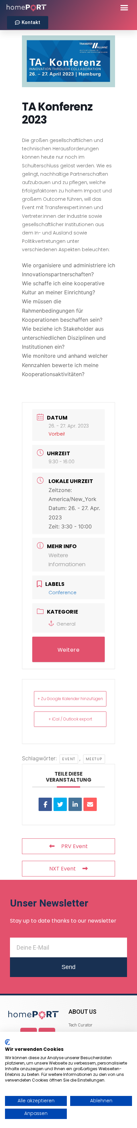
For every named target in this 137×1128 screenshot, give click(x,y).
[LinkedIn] (75, 804)
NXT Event (62, 868)
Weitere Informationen (68, 654)
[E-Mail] (90, 804)
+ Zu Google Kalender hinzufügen (70, 698)
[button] (124, 7)
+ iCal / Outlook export (70, 719)
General (66, 624)
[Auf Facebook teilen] (45, 804)
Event (68, 759)
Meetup (94, 759)
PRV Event (74, 846)
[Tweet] (60, 804)
